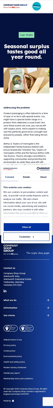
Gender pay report (12, 373)
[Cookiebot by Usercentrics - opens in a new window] (37, 169)
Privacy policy (10, 345)
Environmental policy (13, 356)
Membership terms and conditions (18, 378)
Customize (24, 236)
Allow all (26, 227)
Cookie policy (9, 351)
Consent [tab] (9, 177)
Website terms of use (13, 340)
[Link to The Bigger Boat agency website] (13, 401)
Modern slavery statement (15, 367)
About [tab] (43, 177)
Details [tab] (26, 177)
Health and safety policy (14, 362)
